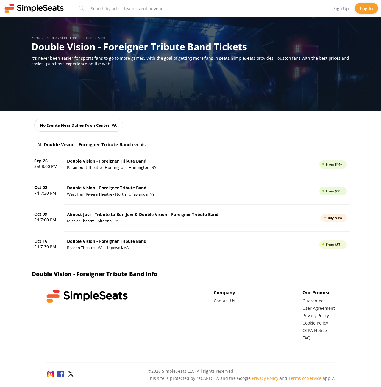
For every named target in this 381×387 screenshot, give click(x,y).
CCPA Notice (314, 330)
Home (35, 38)
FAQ (306, 338)
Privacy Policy (315, 315)
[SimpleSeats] (34, 8)
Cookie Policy (315, 323)
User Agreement (318, 308)
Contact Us (224, 300)
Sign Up (341, 8)
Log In (366, 8)
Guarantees (314, 300)
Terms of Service (304, 378)
